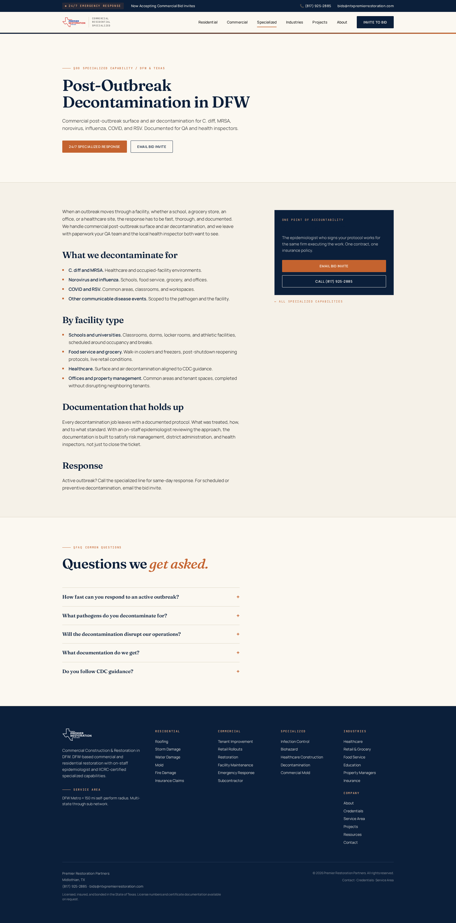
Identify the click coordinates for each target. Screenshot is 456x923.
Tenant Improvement (235, 741)
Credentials (353, 810)
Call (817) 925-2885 (334, 281)
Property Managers (360, 772)
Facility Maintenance (235, 764)
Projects (319, 22)
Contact (351, 842)
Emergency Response (236, 772)
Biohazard (289, 749)
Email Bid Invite (151, 146)
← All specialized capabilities (308, 301)
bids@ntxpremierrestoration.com (366, 5)
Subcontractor (230, 780)
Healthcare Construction (302, 756)
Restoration (228, 756)
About (342, 22)
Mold (159, 764)
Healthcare (353, 741)
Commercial (237, 22)
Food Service (354, 756)
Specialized (267, 22)
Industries (294, 22)
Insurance (352, 780)
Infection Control (295, 741)
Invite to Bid (375, 22)
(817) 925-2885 (315, 5)
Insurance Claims (169, 780)
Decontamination (295, 764)
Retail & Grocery (357, 749)
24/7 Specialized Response (94, 146)
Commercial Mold (295, 772)
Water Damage (167, 756)
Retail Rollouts (230, 749)
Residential (208, 22)
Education (352, 764)
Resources (353, 834)
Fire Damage (165, 772)
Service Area (354, 818)
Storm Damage (167, 749)
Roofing (161, 741)
